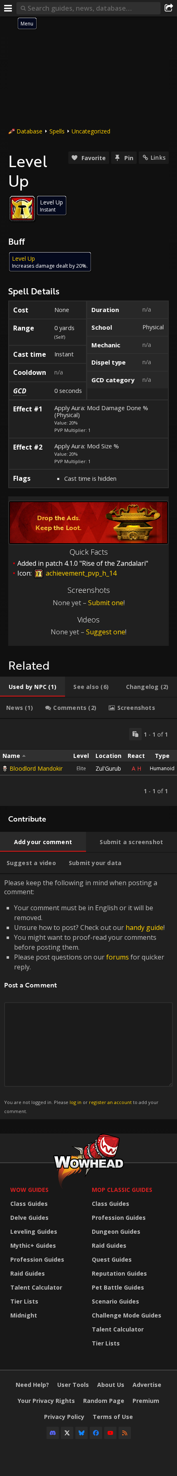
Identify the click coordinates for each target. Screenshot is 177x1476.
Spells (57, 131)
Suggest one (105, 631)
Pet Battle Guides (118, 1287)
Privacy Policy (64, 1417)
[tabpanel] (88, 762)
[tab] (32, 687)
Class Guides (29, 1203)
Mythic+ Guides (33, 1245)
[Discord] (53, 1433)
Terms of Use (113, 1417)
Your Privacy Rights (46, 1401)
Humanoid (162, 768)
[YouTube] (110, 1433)
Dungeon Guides (116, 1231)
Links (158, 157)
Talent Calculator (36, 1287)
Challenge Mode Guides (126, 1315)
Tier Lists (24, 1301)
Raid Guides (27, 1273)
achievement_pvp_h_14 (80, 573)
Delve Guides (29, 1217)
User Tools (73, 1385)
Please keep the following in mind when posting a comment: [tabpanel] (84, 996)
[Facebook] (96, 1433)
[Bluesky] (81, 1433)
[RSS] (125, 1433)
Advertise (147, 1385)
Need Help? (32, 1385)
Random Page (103, 1401)
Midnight (23, 1315)
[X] (67, 1433)
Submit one (105, 602)
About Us (110, 1385)
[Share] (169, 8)
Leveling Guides (33, 1231)
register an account (110, 1102)
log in (76, 1102)
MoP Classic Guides (122, 1190)
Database (29, 131)
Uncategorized (91, 131)
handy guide (144, 927)
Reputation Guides (119, 1273)
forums (117, 957)
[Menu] (8, 8)
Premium (146, 1401)
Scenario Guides (115, 1301)
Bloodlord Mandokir (36, 768)
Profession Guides (37, 1259)
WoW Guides (29, 1190)
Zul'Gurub (108, 768)
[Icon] (22, 208)
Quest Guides (112, 1259)
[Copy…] (135, 734)
